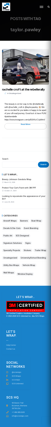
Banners (24, 221)
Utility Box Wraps (11, 265)
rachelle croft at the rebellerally (23, 89)
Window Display (25, 274)
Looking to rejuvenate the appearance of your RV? (23, 197)
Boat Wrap (36, 221)
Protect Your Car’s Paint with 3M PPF (19, 188)
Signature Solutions (12, 243)
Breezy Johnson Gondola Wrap (16, 179)
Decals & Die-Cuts (11, 228)
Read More (25, 124)
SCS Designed (22, 235)
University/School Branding (33, 258)
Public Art (7, 235)
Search (5, 159)
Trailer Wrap (40, 250)
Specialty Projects (11, 250)
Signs (27, 243)
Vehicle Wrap (29, 265)
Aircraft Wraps (10, 221)
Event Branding (31, 228)
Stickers (27, 250)
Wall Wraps (8, 272)
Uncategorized (15, 93)
